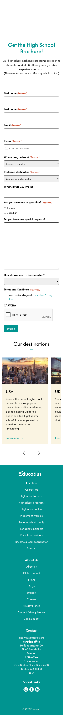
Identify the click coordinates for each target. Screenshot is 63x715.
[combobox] (7, 148)
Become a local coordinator (31, 541)
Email (12, 125)
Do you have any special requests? (24, 219)
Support (31, 592)
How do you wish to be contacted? (24, 275)
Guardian (12, 212)
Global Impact (31, 573)
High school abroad (31, 496)
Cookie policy (31, 618)
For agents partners (31, 528)
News (31, 579)
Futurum (31, 548)
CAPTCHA (10, 305)
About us (31, 566)
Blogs (31, 586)
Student (11, 208)
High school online (31, 509)
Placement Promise (31, 515)
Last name (15, 109)
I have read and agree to (29, 296)
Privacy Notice (31, 605)
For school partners (31, 535)
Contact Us (31, 489)
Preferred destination (22, 172)
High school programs (32, 502)
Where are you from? (22, 157)
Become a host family (31, 522)
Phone (13, 141)
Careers (31, 599)
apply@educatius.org (31, 637)
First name (15, 93)
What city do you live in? (18, 186)
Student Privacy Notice (31, 612)
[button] (25, 453)
